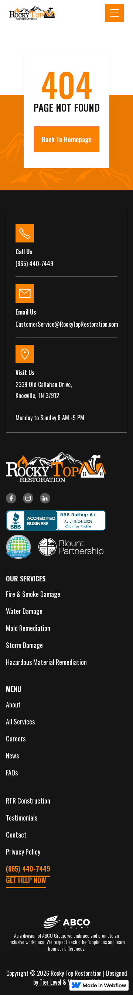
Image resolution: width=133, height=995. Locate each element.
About (13, 704)
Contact (16, 834)
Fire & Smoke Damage (33, 594)
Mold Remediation (28, 628)
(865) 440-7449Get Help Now (28, 874)
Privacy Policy (23, 851)
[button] (114, 13)
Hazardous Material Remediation (46, 662)
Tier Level (50, 982)
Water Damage (24, 611)
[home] (32, 13)
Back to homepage (67, 139)
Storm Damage (24, 645)
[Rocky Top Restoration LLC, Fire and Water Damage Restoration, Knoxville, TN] (53, 520)
